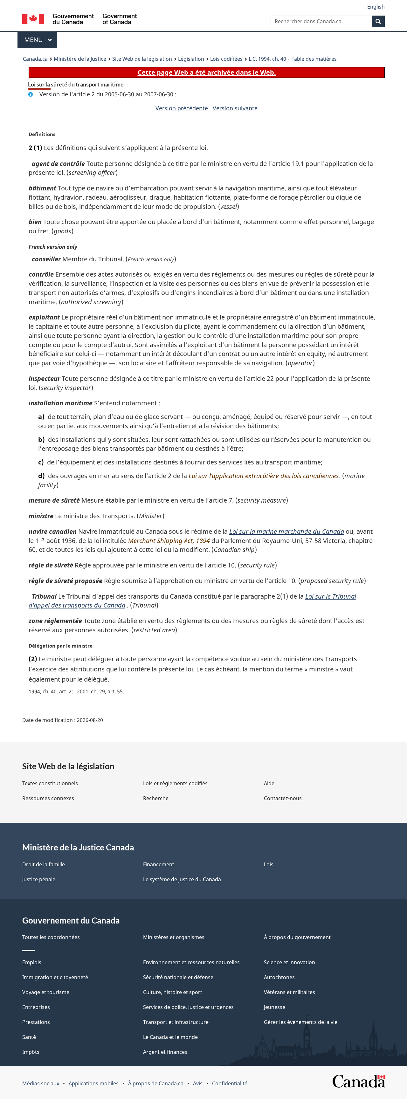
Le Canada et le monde (170, 1037)
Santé (29, 1037)
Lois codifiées (226, 58)
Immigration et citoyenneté (55, 977)
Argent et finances (165, 1051)
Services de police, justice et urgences (188, 1007)
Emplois (31, 962)
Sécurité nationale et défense (178, 977)
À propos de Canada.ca (155, 1083)
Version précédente (181, 108)
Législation (191, 58)
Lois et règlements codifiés (175, 783)
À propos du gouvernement (297, 937)
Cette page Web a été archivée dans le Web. (207, 72)
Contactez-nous (283, 798)
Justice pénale (38, 879)
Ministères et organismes (173, 937)
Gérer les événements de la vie (300, 1022)
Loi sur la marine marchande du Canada (286, 531)
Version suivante (235, 108)
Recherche (156, 798)
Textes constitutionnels (50, 783)
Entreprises (36, 1007)
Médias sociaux (40, 1083)
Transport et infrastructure (176, 1022)
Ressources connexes (48, 798)
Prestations (36, 1022)
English (376, 6)
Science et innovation (289, 962)
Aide (269, 783)
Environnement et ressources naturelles (191, 962)
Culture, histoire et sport (172, 992)
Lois (268, 864)
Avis (198, 1083)
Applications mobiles (94, 1083)
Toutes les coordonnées (51, 937)
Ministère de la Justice (80, 58)
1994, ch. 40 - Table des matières (293, 58)
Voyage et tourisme (45, 992)
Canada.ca (35, 58)
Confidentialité (229, 1083)
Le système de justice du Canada (182, 879)
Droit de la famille (43, 864)
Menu (40, 39)
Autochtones (279, 977)
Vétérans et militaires (289, 992)
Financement (158, 864)
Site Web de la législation (142, 58)
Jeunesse (274, 1007)
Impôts (30, 1051)
